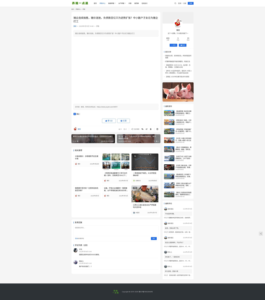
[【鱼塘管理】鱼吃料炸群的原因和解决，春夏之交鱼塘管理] (169, 113)
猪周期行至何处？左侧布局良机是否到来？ (86, 189)
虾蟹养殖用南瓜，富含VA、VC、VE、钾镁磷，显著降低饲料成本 (188, 246)
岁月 (80, 249)
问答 (130, 3)
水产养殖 (121, 3)
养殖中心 (102, 3)
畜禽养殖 (111, 3)
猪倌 (74, 26)
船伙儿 (81, 261)
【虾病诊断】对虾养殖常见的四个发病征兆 (181, 275)
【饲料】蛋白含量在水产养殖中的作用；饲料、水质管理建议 (183, 185)
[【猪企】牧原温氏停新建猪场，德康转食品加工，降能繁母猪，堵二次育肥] (169, 194)
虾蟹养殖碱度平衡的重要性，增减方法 (177, 61)
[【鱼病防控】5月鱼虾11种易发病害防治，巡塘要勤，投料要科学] (169, 176)
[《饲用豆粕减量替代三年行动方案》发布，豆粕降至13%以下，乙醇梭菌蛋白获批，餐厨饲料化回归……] (115, 162)
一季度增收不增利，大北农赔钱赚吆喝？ (144, 174)
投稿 (190, 3)
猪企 (77, 114)
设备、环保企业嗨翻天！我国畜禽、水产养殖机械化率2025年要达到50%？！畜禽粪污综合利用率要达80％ (115, 189)
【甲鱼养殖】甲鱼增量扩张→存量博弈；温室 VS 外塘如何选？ (183, 131)
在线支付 (144, 3)
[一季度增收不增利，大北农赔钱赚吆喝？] (144, 162)
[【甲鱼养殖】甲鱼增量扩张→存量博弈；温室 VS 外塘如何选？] (169, 131)
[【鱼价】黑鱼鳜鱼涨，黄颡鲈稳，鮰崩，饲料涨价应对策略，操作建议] (169, 149)
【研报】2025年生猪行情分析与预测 (177, 76)
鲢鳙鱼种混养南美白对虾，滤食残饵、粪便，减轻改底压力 (186, 217)
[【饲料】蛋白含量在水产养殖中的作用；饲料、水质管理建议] (169, 185)
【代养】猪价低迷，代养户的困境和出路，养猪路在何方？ (183, 167)
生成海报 (136, 129)
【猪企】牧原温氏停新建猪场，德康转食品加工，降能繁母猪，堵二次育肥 (183, 194)
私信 (183, 45)
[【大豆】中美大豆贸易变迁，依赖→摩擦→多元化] (169, 140)
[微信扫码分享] (142, 129)
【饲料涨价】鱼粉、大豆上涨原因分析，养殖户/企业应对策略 (183, 122)
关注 (174, 45)
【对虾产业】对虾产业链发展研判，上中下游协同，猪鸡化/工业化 (183, 158)
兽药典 (136, 3)
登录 (179, 3)
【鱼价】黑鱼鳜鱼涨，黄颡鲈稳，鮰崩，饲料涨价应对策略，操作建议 (183, 149)
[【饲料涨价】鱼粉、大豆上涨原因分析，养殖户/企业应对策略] (169, 122)
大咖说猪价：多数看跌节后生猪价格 (86, 157)
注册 (184, 3)
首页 (95, 3)
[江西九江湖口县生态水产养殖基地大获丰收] (144, 193)
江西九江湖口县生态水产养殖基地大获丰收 (144, 206)
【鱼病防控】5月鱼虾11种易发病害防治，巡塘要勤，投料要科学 (183, 176)
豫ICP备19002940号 (146, 292)
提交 (154, 238)
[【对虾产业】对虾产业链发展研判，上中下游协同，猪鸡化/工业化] (169, 158)
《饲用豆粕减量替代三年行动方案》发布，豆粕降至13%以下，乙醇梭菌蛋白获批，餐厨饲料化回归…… (115, 174)
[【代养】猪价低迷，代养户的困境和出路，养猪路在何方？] (169, 167)
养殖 (97, 26)
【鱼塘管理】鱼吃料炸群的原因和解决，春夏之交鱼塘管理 (183, 113)
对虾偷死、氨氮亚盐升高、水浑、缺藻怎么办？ (183, 232)
